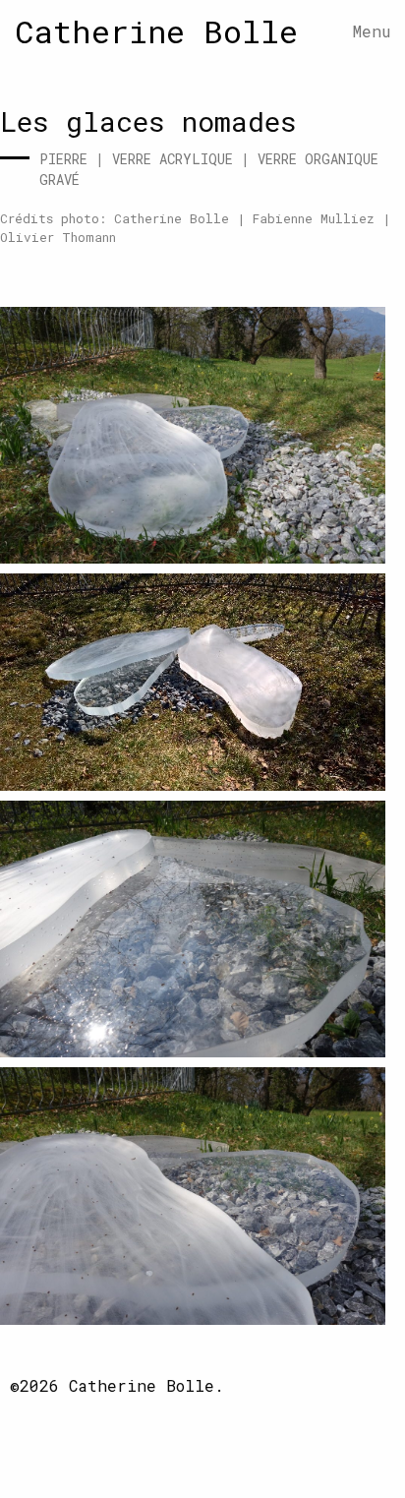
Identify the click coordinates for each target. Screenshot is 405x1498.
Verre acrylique (172, 159)
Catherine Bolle (156, 31)
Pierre (63, 159)
